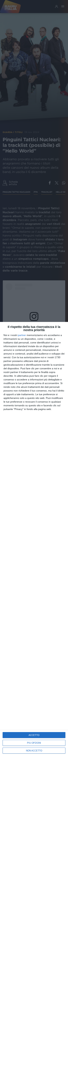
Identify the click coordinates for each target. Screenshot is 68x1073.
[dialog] (34, 697)
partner (22, 335)
